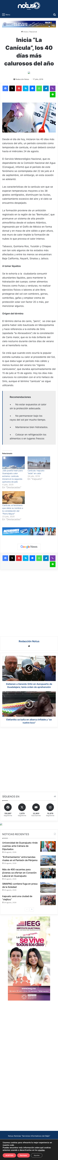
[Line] (52, 94)
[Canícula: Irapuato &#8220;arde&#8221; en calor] (39, 462)
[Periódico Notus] (29, 6)
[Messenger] (32, 88)
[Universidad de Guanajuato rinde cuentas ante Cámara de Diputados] (48, 846)
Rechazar (23, 1155)
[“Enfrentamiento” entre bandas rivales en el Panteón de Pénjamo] (48, 860)
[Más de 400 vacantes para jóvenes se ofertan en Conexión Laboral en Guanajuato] (48, 873)
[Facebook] (5, 88)
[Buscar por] (54, 14)
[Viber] (52, 88)
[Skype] (25, 88)
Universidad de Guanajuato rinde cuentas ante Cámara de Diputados (20, 846)
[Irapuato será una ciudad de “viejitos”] (48, 900)
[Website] (29, 646)
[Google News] (29, 547)
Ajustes (37, 1155)
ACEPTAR (9, 1155)
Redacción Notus (22, 79)
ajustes (41, 1150)
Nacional (33, 32)
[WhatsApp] (39, 88)
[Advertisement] (29, 603)
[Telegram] (46, 88)
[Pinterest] (19, 88)
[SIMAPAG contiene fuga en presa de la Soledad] (48, 887)
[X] (12, 88)
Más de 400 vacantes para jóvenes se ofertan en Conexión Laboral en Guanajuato (19, 872)
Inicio (25, 32)
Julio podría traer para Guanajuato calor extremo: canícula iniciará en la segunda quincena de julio (12, 476)
